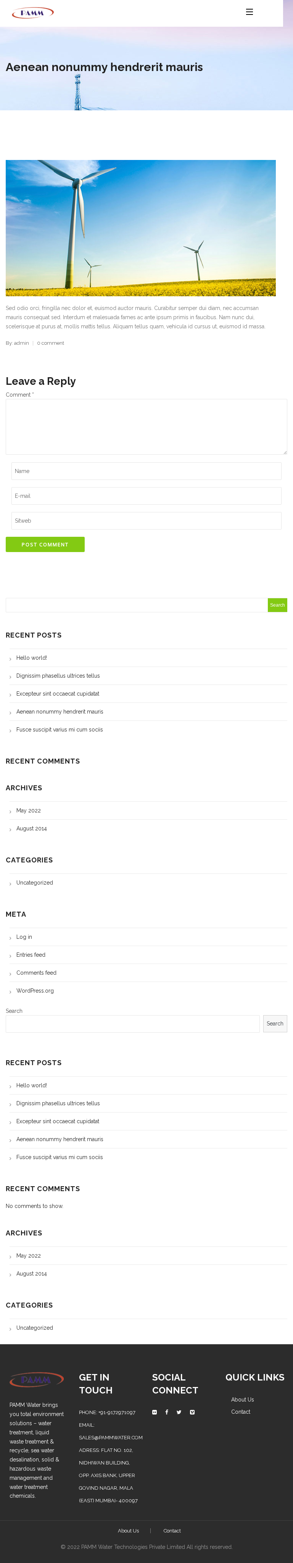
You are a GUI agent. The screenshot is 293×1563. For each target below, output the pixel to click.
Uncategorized (34, 883)
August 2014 (31, 828)
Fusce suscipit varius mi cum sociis (59, 730)
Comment (20, 395)
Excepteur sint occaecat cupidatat (57, 694)
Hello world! (31, 658)
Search (14, 1011)
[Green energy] (33, 11)
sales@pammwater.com (111, 1437)
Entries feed (30, 955)
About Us (242, 1400)
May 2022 (28, 810)
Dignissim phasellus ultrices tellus (58, 676)
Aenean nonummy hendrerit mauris (59, 712)
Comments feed (36, 973)
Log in (24, 937)
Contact (240, 1412)
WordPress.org (35, 991)
